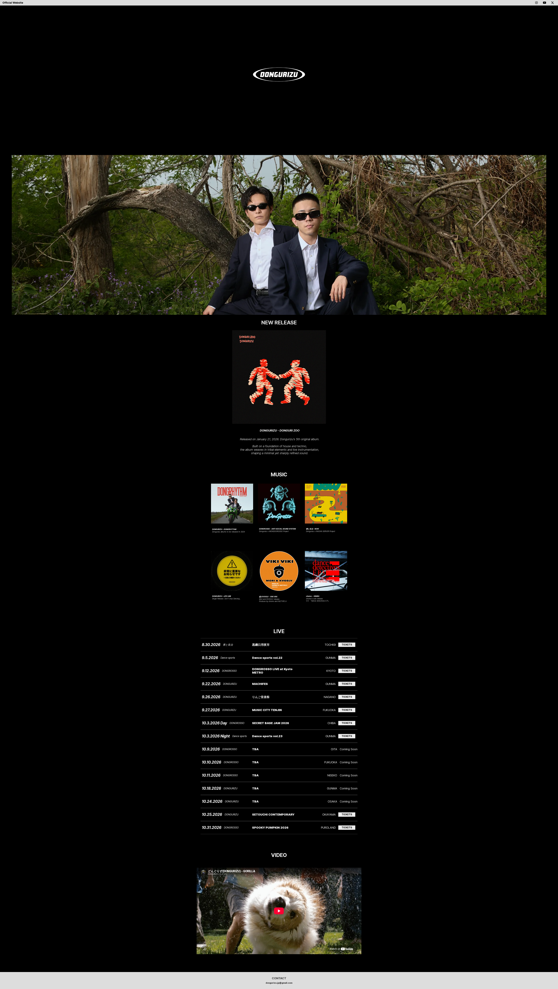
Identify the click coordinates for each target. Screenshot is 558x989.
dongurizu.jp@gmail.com (279, 983)
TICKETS (347, 645)
